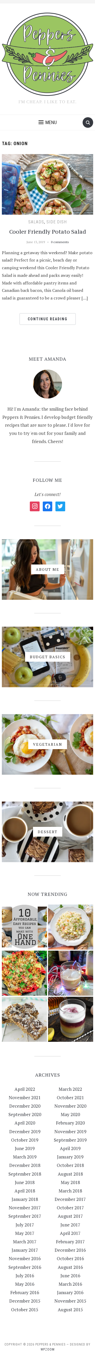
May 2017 (24, 1233)
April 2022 (25, 1089)
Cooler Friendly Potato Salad (47, 231)
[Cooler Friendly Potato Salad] (47, 184)
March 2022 (70, 1089)
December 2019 (24, 1131)
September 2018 (24, 1174)
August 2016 (70, 1267)
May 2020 (70, 1114)
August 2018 (70, 1174)
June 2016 (70, 1276)
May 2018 (70, 1182)
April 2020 (25, 1123)
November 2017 (25, 1208)
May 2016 (24, 1284)
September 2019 (70, 1140)
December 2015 (24, 1301)
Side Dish (56, 221)
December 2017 (70, 1199)
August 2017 (70, 1216)
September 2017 (24, 1216)
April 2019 (70, 1148)
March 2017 (24, 1242)
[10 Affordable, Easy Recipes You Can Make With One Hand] (24, 927)
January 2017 (25, 1250)
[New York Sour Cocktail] (70, 1019)
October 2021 (70, 1097)
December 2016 (70, 1250)
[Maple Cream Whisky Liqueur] (70, 973)
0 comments (60, 242)
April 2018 (25, 1191)
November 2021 (25, 1097)
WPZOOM (48, 1349)
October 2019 (24, 1140)
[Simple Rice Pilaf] (70, 927)
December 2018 (24, 1165)
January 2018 (25, 1199)
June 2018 (25, 1182)
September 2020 (24, 1114)
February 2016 (24, 1292)
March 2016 (70, 1284)
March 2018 (70, 1191)
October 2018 (70, 1165)
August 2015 (70, 1310)
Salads (36, 221)
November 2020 (70, 1106)
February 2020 (70, 1123)
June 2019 (25, 1148)
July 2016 (25, 1276)
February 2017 (70, 1242)
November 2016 (25, 1258)
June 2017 (70, 1225)
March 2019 (24, 1157)
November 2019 (70, 1131)
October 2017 (70, 1208)
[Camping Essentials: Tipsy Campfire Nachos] (24, 973)
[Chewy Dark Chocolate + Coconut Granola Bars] (24, 1019)
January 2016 (70, 1292)
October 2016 (70, 1258)
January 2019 (70, 1157)
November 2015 (70, 1301)
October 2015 (24, 1310)
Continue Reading (48, 319)
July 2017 (25, 1225)
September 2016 (24, 1267)
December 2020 (24, 1106)
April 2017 (70, 1233)
